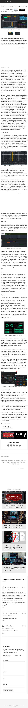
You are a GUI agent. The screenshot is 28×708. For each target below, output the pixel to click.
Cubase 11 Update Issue (10, 587)
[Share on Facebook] (20, 456)
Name (5, 672)
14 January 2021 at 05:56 (7, 628)
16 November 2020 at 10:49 (8, 615)
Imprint (17, 705)
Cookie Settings (14, 706)
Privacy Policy (12, 705)
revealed (9, 38)
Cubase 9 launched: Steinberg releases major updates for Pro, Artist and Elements (13, 547)
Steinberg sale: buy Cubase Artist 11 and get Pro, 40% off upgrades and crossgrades (14, 568)
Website (5, 684)
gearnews (8, 1)
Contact (22, 705)
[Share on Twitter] (25, 456)
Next (26, 33)
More (4, 427)
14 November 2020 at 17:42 (8, 589)
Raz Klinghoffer (8, 625)
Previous (2, 33)
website (9, 426)
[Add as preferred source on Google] (22, 10)
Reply (3, 607)
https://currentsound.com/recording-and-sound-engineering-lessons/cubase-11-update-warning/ (13, 604)
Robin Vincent (10, 9)
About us (6, 705)
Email (4, 678)
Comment (5, 660)
